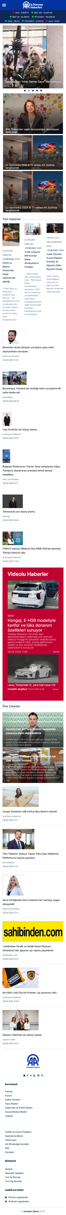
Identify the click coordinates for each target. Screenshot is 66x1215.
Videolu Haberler (28, 574)
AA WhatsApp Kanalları (17, 1144)
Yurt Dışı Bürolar (13, 1181)
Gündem (9, 1152)
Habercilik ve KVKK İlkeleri (18, 1107)
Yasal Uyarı (10, 1140)
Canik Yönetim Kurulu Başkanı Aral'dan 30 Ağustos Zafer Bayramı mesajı (54, 261)
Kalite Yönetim (12, 1099)
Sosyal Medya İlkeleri (16, 1111)
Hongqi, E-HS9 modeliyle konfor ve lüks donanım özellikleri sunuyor (32, 625)
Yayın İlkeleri (11, 1103)
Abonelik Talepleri (14, 1173)
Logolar (9, 1115)
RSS (7, 1148)
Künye (8, 1095)
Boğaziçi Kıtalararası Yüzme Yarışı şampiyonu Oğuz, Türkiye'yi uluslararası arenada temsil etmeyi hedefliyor (32, 470)
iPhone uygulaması (18, 1197)
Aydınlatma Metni (14, 1136)
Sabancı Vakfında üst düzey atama (22, 1035)
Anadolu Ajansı (31, 1211)
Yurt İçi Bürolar (12, 1177)
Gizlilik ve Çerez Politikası (18, 1132)
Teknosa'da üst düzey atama (19, 511)
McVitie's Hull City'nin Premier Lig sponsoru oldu (30, 992)
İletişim (9, 1169)
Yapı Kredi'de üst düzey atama (20, 429)
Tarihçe (9, 1091)
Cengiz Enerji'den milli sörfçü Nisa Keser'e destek (30, 811)
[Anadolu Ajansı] (33, 1061)
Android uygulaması (18, 1201)
